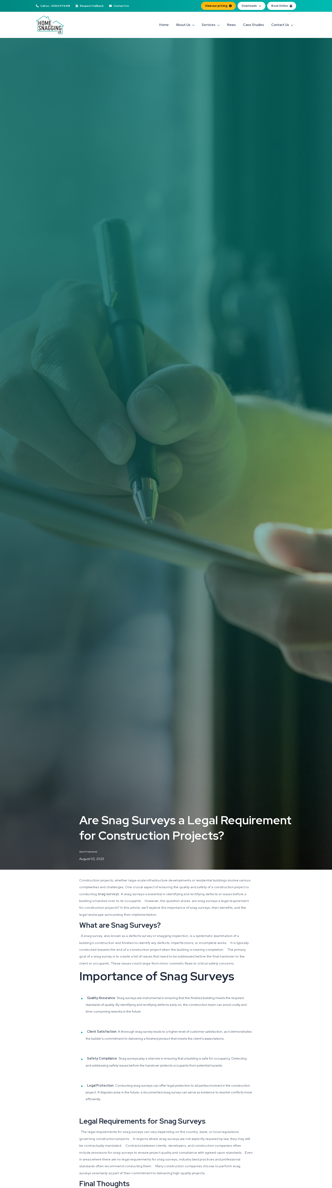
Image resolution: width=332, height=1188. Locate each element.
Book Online (279, 6)
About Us (183, 25)
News (231, 25)
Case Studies (253, 25)
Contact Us (121, 6)
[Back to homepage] (50, 25)
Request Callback (92, 6)
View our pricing (216, 6)
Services (208, 25)
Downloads (249, 6)
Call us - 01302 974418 (55, 6)
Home (164, 25)
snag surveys (108, 894)
